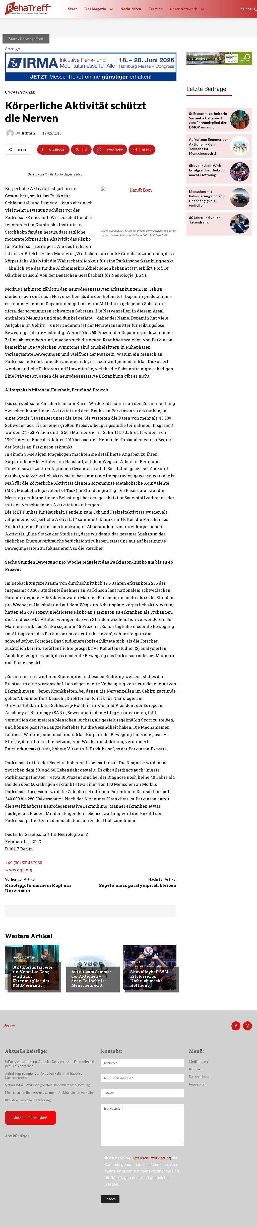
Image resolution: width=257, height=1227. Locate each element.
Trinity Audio (54, 174)
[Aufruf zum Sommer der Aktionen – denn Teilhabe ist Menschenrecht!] (239, 145)
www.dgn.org (18, 869)
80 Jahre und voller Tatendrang (204, 219)
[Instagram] (247, 1025)
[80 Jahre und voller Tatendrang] (239, 224)
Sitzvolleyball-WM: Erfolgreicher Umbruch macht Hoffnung (149, 978)
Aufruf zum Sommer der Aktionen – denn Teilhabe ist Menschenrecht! (91, 978)
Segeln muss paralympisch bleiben (137, 885)
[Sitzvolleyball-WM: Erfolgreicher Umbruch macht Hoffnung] (239, 171)
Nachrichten (24, 957)
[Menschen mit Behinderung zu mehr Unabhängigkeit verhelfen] (239, 197)
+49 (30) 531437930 (23, 862)
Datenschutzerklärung (151, 1158)
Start (13, 38)
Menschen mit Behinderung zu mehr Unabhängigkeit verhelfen (206, 198)
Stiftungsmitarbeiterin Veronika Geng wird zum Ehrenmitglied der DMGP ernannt (208, 120)
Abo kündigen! (18, 1135)
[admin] (10, 133)
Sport (135, 962)
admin (28, 133)
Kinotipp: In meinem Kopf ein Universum (38, 887)
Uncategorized (31, 38)
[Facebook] (235, 1025)
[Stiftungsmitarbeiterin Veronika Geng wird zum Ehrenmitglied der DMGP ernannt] (239, 119)
